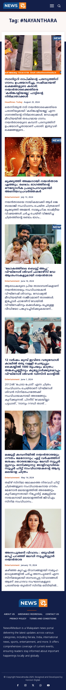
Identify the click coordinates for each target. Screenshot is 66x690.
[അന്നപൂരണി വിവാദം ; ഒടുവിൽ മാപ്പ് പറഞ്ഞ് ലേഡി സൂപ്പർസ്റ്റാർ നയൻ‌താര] (33, 528)
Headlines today (13, 102)
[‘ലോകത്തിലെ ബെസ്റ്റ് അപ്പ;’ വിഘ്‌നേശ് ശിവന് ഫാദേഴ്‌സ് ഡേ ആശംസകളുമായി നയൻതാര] (33, 244)
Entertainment (12, 197)
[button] (59, 6)
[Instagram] (25, 685)
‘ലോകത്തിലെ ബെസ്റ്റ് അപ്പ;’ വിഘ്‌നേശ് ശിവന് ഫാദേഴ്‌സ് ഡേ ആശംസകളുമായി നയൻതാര (30, 272)
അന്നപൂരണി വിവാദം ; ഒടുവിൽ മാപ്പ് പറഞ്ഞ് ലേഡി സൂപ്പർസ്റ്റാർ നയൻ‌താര (29, 556)
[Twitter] (33, 685)
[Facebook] (18, 685)
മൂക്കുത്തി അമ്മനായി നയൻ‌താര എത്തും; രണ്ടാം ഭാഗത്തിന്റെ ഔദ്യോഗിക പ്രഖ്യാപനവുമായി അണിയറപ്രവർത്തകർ (31, 187)
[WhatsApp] (41, 685)
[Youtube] (48, 685)
